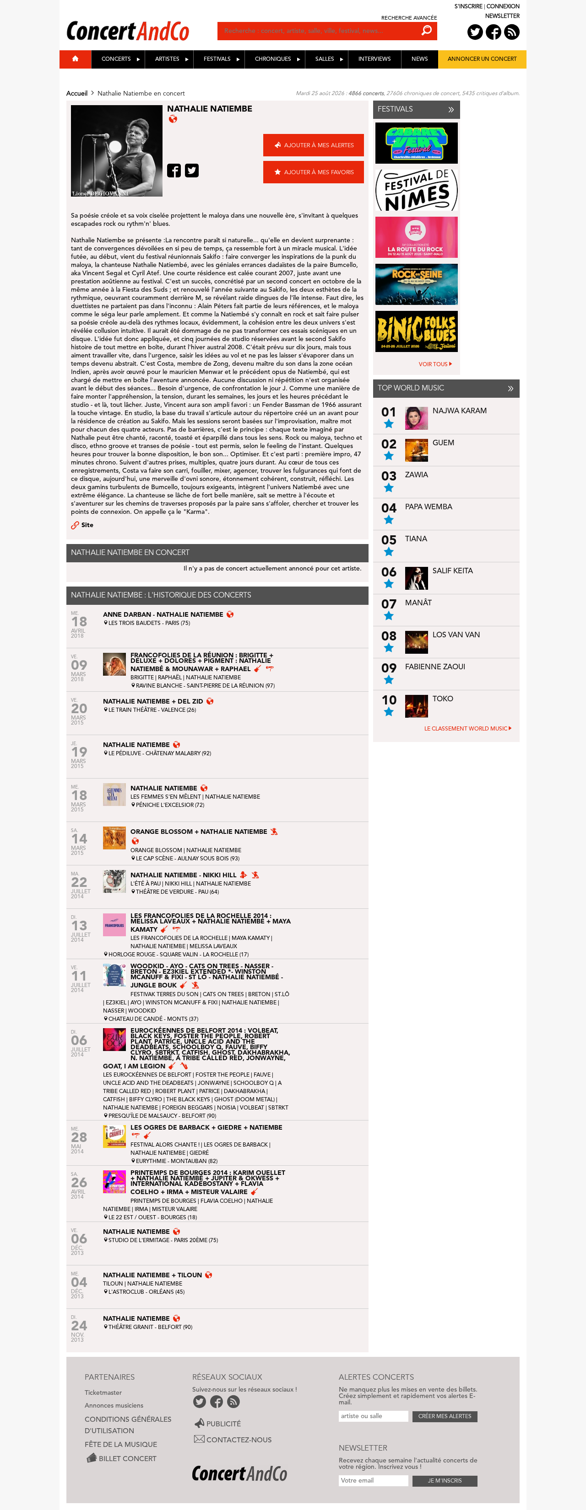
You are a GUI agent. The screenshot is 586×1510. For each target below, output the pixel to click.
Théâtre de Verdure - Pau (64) (177, 892)
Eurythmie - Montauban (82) (176, 1161)
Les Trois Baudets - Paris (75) (149, 623)
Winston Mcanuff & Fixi (181, 1003)
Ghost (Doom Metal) (244, 1100)
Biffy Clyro (145, 1100)
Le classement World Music (465, 729)
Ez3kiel (116, 1003)
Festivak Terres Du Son (164, 995)
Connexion (503, 7)
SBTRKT (278, 1108)
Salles (324, 59)
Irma (141, 1209)
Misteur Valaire (174, 1209)
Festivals (217, 59)
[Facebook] (175, 170)
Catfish (114, 1100)
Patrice (209, 1091)
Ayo (135, 1003)
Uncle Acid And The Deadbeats (148, 1083)
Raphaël (170, 678)
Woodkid (142, 1011)
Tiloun (113, 1284)
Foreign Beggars (187, 1108)
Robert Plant (175, 1091)
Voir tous (433, 365)
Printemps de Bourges (164, 1201)
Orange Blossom (156, 851)
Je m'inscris (445, 1481)
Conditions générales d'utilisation (128, 1425)
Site (87, 525)
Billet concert (128, 1459)
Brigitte (142, 678)
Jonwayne (213, 1083)
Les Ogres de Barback (236, 1145)
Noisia (226, 1108)
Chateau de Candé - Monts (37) (153, 1019)
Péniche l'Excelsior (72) (170, 805)
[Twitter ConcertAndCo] (475, 32)
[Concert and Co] (141, 21)
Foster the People (222, 1075)
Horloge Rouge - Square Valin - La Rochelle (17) (179, 955)
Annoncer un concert (482, 59)
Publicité (223, 1424)
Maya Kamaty (251, 938)
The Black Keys (188, 1100)
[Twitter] (193, 170)
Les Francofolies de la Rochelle (179, 938)
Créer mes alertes (445, 1416)
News (420, 59)
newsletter (502, 16)
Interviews (374, 59)
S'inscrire (469, 7)
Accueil (76, 94)
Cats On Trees (223, 995)
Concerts (116, 59)
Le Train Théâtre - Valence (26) (152, 710)
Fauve (262, 1075)
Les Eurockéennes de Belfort (147, 1075)
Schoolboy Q (253, 1083)
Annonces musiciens (114, 1406)
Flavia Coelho (222, 1201)
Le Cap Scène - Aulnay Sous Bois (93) (187, 859)
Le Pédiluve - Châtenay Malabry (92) (160, 754)
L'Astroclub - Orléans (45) (146, 1292)
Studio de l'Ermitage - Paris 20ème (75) (163, 1240)
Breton (259, 995)
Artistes (167, 59)
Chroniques (273, 59)
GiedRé (199, 1153)
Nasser (113, 1011)
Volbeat (252, 1108)
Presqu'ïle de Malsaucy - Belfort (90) (162, 1116)
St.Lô (282, 995)
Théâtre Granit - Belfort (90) (150, 1327)
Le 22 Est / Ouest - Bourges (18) (153, 1218)
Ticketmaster (103, 1393)
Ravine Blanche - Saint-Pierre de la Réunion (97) (205, 686)
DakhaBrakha (244, 1091)
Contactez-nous (239, 1440)
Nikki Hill (178, 884)
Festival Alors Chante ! (165, 1145)
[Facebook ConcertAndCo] (493, 32)
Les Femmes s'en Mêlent (165, 797)
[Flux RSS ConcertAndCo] (512, 32)
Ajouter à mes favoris (319, 173)
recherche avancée (409, 18)
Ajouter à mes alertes (319, 146)
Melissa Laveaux (213, 947)
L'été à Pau (145, 884)
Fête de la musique (121, 1445)
